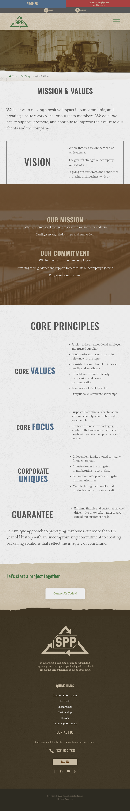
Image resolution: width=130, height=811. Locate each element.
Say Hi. (65, 761)
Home (15, 76)
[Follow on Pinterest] (75, 771)
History (65, 718)
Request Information (65, 695)
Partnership (65, 712)
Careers (83, 10)
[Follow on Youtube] (68, 771)
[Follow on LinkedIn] (61, 771)
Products (65, 701)
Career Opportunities (65, 723)
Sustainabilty (65, 706)
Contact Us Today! (65, 593)
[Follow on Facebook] (54, 771)
